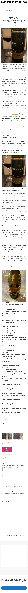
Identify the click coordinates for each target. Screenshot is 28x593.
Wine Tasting (5, 469)
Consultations (4, 572)
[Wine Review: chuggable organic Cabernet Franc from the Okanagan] (7, 436)
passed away (15, 114)
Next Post (14, 492)
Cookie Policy (11, 591)
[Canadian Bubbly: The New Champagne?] (18, 436)
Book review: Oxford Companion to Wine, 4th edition (7, 454)
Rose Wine (22, 465)
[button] (26, 576)
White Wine (17, 467)
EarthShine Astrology (14, 2)
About (2, 570)
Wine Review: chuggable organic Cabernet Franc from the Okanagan (7, 441)
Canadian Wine (5, 465)
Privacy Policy (16, 591)
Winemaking (10, 469)
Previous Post (14, 485)
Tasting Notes (11, 467)
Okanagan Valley (12, 465)
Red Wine (17, 465)
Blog (2, 574)
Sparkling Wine (5, 467)
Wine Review (22, 467)
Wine (14, 15)
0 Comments (17, 25)
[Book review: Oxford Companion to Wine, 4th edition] (7, 449)
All (2, 475)
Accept (14, 588)
